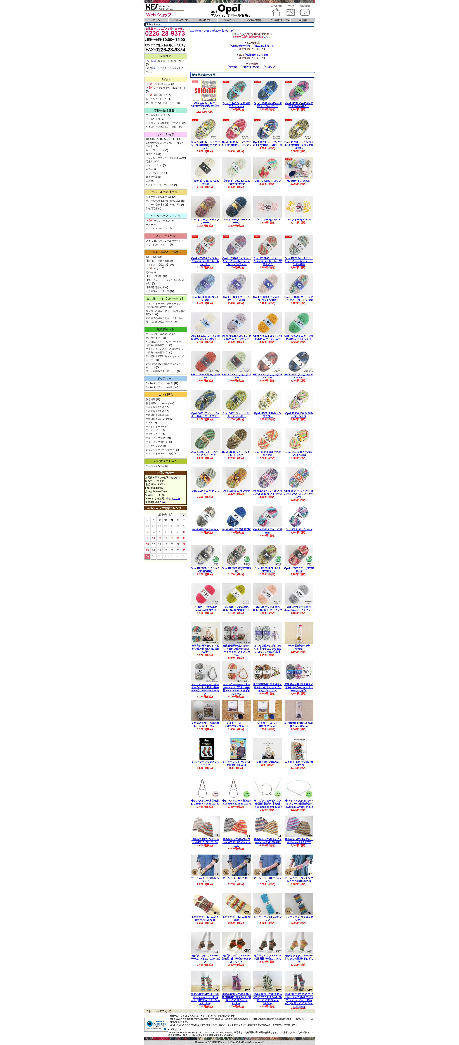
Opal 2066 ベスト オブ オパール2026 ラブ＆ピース (267, 492)
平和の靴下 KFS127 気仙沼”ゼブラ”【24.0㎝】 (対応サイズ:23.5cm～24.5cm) (267, 999)
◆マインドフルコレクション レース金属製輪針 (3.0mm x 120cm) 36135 (299, 803)
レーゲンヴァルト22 (156, 99)
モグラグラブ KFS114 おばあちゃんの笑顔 (205, 918)
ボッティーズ (165, 378)
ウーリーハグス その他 (165, 215)
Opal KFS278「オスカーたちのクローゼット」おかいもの (205, 261)
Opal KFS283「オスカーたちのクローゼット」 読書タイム (268, 261)
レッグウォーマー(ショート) (160, 449)
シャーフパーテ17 (155, 173)
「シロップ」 (270, 66)
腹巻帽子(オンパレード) (158, 403)
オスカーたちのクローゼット (161, 103)
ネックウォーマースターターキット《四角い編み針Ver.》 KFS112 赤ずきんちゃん (236, 689)
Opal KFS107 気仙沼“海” (236, 529)
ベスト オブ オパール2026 (159, 184)
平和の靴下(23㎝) (155, 411)
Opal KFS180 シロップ (267, 180)
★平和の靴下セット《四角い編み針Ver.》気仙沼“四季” (205, 648)
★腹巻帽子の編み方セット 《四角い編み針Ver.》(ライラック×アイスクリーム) (236, 650)
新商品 (165, 79)
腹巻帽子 (150, 399)
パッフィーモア (162, 220)
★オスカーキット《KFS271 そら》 (268, 725)
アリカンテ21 (153, 119)
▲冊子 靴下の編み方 (267, 761)
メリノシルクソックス (157, 244)
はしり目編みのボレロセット (161, 371)
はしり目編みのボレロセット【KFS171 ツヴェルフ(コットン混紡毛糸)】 (267, 648)
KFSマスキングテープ (157, 291)
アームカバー (153, 430)
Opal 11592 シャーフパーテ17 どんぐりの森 (205, 453)
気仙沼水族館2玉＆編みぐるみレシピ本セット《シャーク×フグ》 (298, 687)
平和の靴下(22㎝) (155, 407)
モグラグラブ (153, 434)
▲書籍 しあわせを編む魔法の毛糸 (299, 763)
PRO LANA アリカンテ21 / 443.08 (267, 376)
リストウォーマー (155, 426)
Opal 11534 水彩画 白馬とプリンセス (299, 415)
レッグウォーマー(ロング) (159, 453)
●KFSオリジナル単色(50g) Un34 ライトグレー (298, 608)
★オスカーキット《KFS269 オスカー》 (236, 725)
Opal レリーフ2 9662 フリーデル (205, 221)
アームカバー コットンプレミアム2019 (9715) (299, 880)
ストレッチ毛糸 (166, 235)
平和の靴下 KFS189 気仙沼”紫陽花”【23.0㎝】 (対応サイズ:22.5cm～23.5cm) (236, 999)
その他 (149, 272)
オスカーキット (154, 337)
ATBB (149, 422)
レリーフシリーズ (155, 150)
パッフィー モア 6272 (267, 219)
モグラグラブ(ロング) (157, 442)
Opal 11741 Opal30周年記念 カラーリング (268, 105)
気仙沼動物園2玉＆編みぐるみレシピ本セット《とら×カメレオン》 (267, 687)
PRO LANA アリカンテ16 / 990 (205, 376)
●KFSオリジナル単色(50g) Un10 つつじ (205, 608)
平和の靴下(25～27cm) (158, 418)
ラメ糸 (149, 224)
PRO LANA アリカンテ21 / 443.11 (298, 376)
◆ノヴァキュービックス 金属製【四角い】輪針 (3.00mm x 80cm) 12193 (268, 803)
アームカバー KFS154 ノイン (268, 880)
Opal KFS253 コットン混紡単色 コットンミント (298, 337)
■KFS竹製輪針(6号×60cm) (299, 647)
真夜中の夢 (152, 177)
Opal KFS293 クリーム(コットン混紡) (236, 298)
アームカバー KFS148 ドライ (236, 880)
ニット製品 (165, 394)
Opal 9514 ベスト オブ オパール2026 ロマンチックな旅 (299, 493)
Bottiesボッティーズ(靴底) (159, 383)
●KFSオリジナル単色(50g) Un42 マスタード (236, 608)
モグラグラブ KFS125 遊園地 (236, 918)
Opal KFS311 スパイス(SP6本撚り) (268, 570)
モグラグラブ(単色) (156, 438)
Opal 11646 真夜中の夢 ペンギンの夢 (299, 453)
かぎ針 (157, 268)
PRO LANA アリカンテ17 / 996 (236, 376)
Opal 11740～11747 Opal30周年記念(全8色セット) (205, 105)
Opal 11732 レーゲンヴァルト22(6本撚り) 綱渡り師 (267, 144)
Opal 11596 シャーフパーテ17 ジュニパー (236, 453)
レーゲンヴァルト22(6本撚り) (169, 87)
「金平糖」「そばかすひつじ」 (244, 66)
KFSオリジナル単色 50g (158, 196)
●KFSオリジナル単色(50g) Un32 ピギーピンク (267, 608)
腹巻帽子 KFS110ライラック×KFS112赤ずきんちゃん (237, 842)
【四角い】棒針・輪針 (157, 260)
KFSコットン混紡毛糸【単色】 (162, 126)
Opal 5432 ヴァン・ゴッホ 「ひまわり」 (236, 415)
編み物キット (165, 329)
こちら (267, 36)
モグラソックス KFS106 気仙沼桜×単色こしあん (267, 957)
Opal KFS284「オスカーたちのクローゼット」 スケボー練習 (299, 261)
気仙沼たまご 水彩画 (299, 180)
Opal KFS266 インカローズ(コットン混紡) (267, 298)
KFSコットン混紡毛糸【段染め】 (163, 123)
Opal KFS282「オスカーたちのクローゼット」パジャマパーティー (236, 261)
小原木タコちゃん (165, 461)
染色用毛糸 (152, 208)
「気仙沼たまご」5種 (256, 54)
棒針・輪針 (152, 257)
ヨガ (148, 180)
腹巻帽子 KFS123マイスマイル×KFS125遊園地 (267, 841)
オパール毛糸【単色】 (165, 192)
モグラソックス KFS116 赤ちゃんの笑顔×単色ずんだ (298, 958)
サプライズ (152, 154)
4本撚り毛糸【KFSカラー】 (160, 139)
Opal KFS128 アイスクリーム (267, 531)
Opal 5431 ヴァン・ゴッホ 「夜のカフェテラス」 (205, 415)
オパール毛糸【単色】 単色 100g (163, 200)
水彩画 (149, 169)
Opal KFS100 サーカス (205, 529)
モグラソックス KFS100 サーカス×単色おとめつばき (205, 958)
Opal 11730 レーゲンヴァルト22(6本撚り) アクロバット (205, 145)
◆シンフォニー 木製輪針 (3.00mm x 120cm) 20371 (236, 802)
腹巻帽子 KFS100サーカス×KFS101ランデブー (205, 841)
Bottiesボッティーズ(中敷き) (161, 387)
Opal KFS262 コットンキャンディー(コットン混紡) (299, 298)
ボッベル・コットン (156, 228)
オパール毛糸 (165, 134)
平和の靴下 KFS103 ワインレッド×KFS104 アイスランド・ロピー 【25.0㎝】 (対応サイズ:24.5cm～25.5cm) (298, 1000)
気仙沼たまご (161, 95)
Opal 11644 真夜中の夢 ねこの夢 (267, 453)
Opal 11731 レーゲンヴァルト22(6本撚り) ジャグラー (236, 145)
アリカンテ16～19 (155, 115)
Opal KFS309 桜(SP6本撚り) (236, 570)
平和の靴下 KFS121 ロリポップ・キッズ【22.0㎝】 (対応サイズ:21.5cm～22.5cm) (205, 999)
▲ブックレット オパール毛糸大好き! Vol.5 (236, 763)
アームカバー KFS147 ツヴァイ (205, 880)
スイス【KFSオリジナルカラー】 (163, 240)
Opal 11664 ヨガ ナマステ (205, 492)
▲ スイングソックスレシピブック (205, 763)
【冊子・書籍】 (154, 276)
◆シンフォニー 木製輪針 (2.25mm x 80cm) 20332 (205, 802)
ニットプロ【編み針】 (157, 264)
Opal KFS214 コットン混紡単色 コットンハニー (267, 337)
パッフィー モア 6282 (299, 219)
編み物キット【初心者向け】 (165, 298)
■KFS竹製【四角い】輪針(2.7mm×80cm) (298, 725)
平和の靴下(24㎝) (155, 415)
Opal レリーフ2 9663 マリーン (236, 221)
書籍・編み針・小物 (166, 252)
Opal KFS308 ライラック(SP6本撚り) (205, 570)
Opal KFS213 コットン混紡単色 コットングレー (236, 337)
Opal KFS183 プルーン (299, 529)
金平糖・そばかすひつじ (171, 61)
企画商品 (165, 56)
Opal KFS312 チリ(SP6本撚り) (299, 570)
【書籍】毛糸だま (155, 287)
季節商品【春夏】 (165, 110)
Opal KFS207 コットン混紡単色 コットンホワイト (205, 337)
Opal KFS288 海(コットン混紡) (205, 298)
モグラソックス (154, 445)
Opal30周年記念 (162, 84)
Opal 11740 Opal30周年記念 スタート (236, 105)
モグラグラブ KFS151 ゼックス (299, 918)
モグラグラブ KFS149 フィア (268, 918)
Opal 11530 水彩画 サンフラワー (267, 415)
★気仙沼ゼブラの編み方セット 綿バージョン (205, 725)
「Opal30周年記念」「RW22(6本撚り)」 (252, 45)
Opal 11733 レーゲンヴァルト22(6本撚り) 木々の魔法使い (299, 145)
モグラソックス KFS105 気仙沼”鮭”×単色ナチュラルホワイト (236, 958)
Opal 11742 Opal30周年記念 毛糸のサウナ (299, 105)
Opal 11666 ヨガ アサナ (236, 490)
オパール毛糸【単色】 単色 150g (163, 204)
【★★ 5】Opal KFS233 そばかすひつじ (236, 182)
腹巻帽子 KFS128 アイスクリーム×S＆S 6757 (299, 841)
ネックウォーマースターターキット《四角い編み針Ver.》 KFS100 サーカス (205, 689)
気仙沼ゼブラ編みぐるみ (159, 334)
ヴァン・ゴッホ (154, 165)
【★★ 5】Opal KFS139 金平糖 (205, 182)
